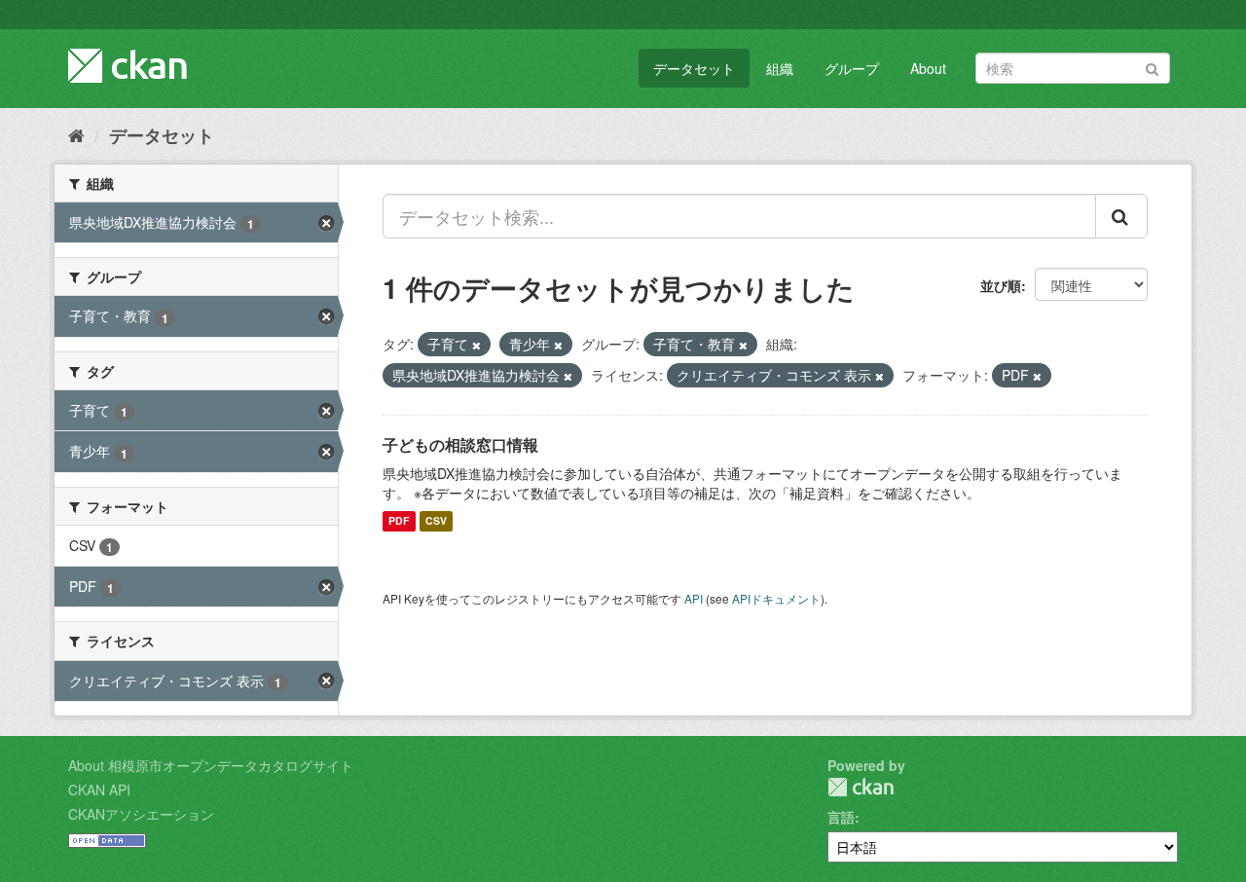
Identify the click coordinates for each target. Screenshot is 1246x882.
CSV (436, 521)
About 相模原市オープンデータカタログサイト (210, 765)
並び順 (1000, 285)
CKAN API (99, 789)
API (693, 598)
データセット (694, 68)
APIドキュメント (776, 598)
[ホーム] (76, 134)
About (928, 68)
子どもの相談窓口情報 (460, 444)
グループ (852, 68)
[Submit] (1152, 66)
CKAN (860, 787)
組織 (779, 68)
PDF (398, 521)
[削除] (476, 344)
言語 (841, 817)
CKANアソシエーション (141, 814)
